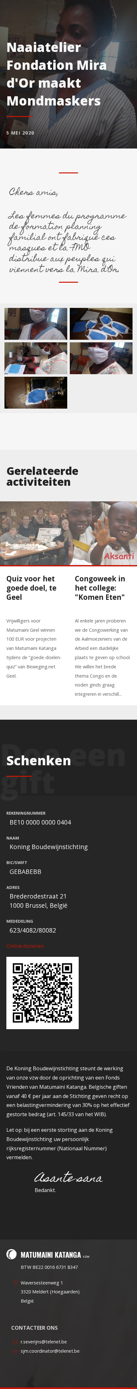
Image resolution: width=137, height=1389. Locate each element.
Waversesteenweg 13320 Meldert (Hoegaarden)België (50, 1292)
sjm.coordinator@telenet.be (50, 1351)
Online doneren (25, 945)
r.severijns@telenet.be (44, 1342)
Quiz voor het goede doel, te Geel (31, 588)
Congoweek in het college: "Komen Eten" (100, 588)
